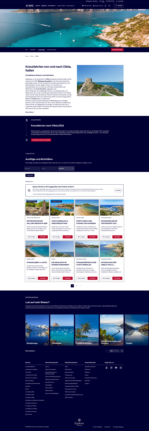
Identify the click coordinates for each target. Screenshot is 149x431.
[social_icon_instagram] (111, 368)
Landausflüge (41, 49)
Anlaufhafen (33, 49)
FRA (100, 1)
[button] (66, 168)
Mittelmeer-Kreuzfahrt (45, 81)
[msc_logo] (29, 5)
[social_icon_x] (105, 371)
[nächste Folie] (122, 350)
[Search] (105, 6)
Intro (26, 49)
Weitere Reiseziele (51, 49)
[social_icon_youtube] (116, 368)
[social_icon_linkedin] (121, 368)
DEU (103, 1)
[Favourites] (109, 6)
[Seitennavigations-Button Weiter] (81, 285)
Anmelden (118, 190)
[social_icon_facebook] (106, 368)
